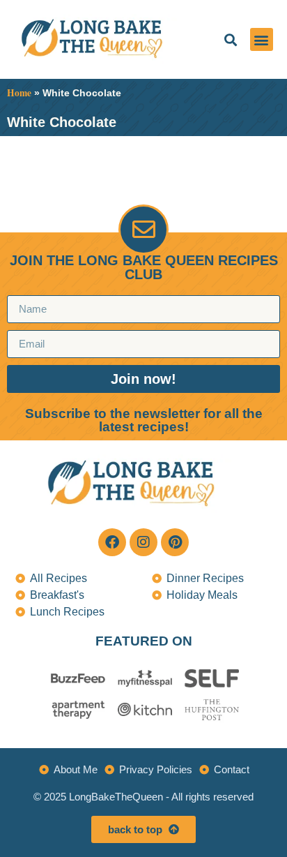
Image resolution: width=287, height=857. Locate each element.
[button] (230, 39)
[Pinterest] (175, 542)
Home (19, 93)
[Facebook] (112, 542)
